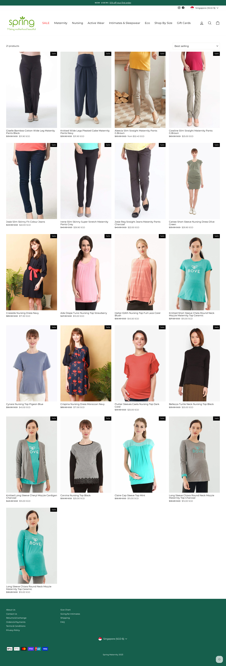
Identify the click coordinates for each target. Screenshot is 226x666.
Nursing (77, 23)
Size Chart (65, 610)
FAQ (62, 622)
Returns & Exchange (16, 618)
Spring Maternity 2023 (113, 654)
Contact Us (11, 614)
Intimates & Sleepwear (124, 23)
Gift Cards (184, 23)
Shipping (65, 618)
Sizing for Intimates (70, 614)
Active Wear (96, 23)
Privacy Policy (13, 630)
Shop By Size (163, 23)
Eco (147, 23)
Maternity (60, 23)
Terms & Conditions (15, 626)
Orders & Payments (15, 622)
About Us (10, 610)
